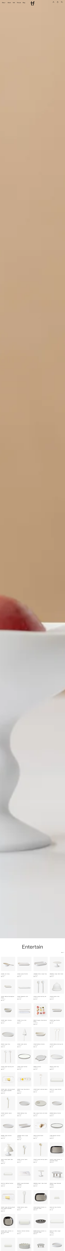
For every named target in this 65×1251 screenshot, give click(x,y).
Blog (24, 2)
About (9, 2)
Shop (3, 2)
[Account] (53, 2)
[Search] (62, 2)
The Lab (19, 2)
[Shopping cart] (58, 2)
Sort (62, 952)
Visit (14, 2)
